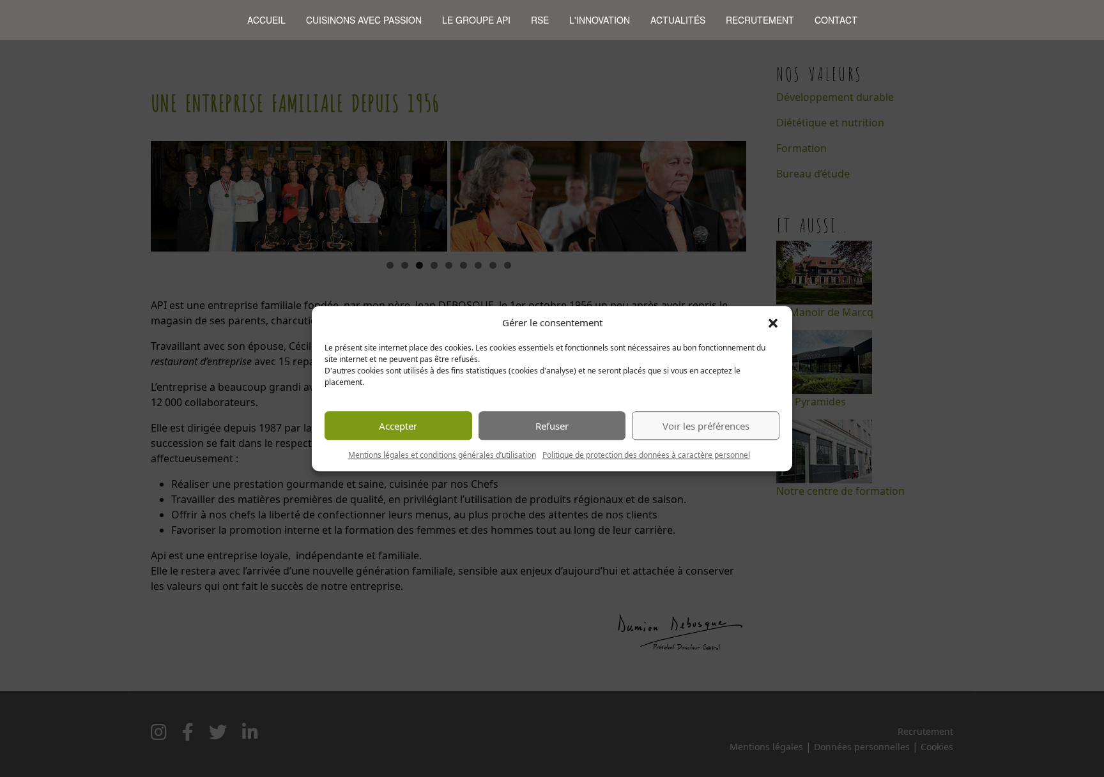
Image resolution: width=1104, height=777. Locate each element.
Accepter (398, 425)
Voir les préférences (706, 425)
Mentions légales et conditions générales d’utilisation (442, 454)
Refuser (552, 425)
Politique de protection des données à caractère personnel (646, 454)
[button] (773, 322)
